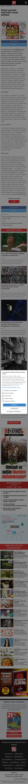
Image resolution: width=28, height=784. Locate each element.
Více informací (16, 385)
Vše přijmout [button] (14, 405)
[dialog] (14, 392)
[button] (14, 387)
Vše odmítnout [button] (14, 408)
